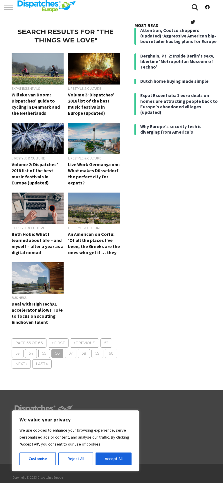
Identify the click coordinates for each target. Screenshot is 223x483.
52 (106, 343)
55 (44, 353)
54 (31, 353)
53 (17, 353)
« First (58, 343)
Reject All (76, 459)
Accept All (114, 459)
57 (71, 353)
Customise (38, 459)
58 (84, 353)
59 (97, 353)
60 (111, 353)
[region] (75, 440)
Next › (21, 364)
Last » (42, 364)
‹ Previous (84, 343)
